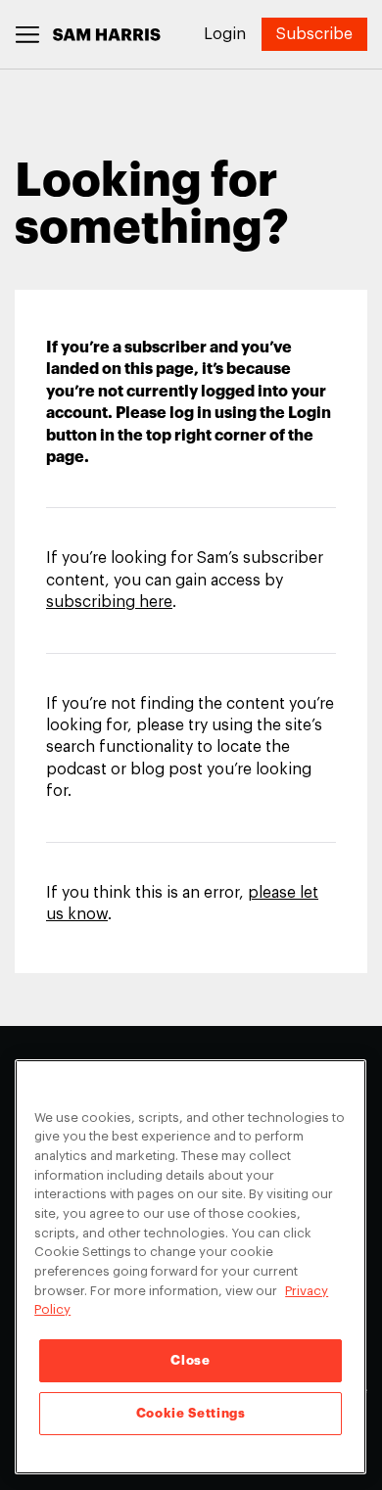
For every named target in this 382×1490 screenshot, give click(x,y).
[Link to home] (107, 34)
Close (190, 1360)
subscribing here (109, 602)
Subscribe (314, 34)
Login (225, 34)
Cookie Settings (191, 1413)
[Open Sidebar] (28, 35)
